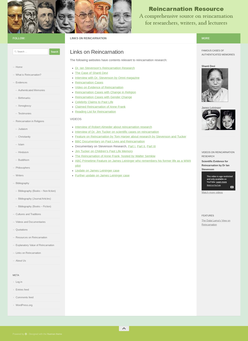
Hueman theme (54, 334)
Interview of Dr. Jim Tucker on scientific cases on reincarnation (117, 132)
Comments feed (24, 297)
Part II (141, 146)
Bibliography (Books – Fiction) (34, 206)
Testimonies (24, 113)
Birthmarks (24, 97)
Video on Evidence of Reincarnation (99, 87)
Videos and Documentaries (31, 221)
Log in (19, 281)
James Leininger (211, 107)
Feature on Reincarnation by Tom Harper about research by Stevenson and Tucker (130, 136)
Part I (131, 146)
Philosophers (23, 167)
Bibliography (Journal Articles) (34, 198)
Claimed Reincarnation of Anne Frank (100, 106)
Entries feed (22, 289)
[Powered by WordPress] (26, 334)
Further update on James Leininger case (102, 175)
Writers (20, 175)
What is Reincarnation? (28, 74)
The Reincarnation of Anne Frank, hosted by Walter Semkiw (115, 156)
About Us (21, 260)
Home (19, 67)
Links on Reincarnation (28, 252)
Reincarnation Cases (89, 82)
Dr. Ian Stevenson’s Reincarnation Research (105, 68)
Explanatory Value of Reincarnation (35, 245)
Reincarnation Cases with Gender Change (103, 97)
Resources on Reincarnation (31, 237)
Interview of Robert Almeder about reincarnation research (113, 127)
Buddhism (23, 159)
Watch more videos (212, 192)
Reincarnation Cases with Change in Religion (105, 92)
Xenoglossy (24, 105)
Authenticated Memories (31, 90)
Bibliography (22, 183)
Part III (151, 146)
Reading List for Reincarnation (95, 111)
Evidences (21, 82)
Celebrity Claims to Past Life (94, 102)
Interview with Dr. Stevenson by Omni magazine (107, 77)
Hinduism (23, 152)
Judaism (23, 128)
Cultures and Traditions (28, 214)
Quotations (22, 229)
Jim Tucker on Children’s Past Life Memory (104, 151)
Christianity (24, 136)
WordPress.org (24, 305)
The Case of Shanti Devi (91, 73)
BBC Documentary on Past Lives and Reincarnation (110, 141)
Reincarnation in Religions (30, 121)
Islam (21, 144)
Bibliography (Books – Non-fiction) (37, 190)
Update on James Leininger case (97, 170)
